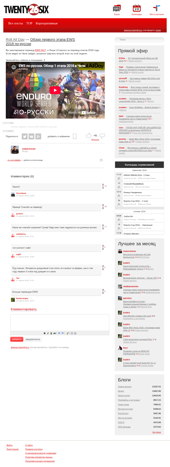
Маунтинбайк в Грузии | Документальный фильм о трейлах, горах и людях (140, 304)
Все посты (15, 23)
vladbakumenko (126, 121)
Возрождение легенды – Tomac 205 (140, 278)
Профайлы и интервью (134, 318)
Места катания (125, 418)
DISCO (121, 422)
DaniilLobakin (22, 298)
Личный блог (146, 307)
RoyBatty (123, 87)
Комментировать (24, 309)
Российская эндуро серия (134, 92)
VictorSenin (21, 193)
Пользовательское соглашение (40, 461)
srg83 (18, 254)
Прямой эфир (133, 50)
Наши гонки (144, 354)
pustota (19, 214)
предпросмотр (33, 339)
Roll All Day (15, 39)
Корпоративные (47, 23)
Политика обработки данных (38, 457)
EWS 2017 (40, 50)
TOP (29, 23)
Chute (122, 148)
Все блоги (157, 432)
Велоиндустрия (125, 409)
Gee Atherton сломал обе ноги (137, 316)
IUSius (122, 58)
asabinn (122, 99)
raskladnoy (21, 234)
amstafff (123, 78)
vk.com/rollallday (14, 160)
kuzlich (126, 263)
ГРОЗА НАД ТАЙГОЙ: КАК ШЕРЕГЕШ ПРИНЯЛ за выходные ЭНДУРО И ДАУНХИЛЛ (140, 130)
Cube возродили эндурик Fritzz (137, 339)
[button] (44, 333)
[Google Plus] (38, 136)
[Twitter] (25, 136)
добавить (16, 339)
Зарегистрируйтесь (133, 30)
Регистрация (13, 449)
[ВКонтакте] (31, 136)
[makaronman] (15, 153)
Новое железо (135, 61)
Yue (17, 278)
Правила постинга (33, 449)
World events (138, 72)
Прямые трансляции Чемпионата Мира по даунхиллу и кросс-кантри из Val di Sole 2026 (139, 70)
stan (121, 128)
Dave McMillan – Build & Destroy (144, 107)
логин (158, 30)
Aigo (121, 67)
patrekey (127, 298)
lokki (121, 116)
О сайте (29, 445)
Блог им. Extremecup (142, 133)
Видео (151, 101)
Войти (9, 445)
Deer (125, 348)
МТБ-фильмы (124, 427)
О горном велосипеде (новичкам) (40, 453)
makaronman (129, 251)
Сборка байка (146, 365)
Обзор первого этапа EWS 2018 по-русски (34, 126)
